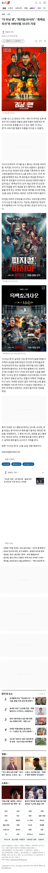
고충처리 (41, 840)
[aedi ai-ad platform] (13, 48)
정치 (6, 811)
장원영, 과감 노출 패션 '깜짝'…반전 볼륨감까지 (21, 554)
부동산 (18, 820)
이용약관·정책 (31, 840)
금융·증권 (42, 816)
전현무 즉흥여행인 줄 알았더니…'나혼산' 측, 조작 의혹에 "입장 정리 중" (22, 731)
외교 (18, 816)
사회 (18, 811)
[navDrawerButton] (44, 2)
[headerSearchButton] (36, 2)
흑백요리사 (16, 464)
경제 (30, 811)
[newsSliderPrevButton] (39, 694)
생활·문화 (6, 825)
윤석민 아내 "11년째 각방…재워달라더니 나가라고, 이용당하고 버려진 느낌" (22, 711)
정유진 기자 (9, 32)
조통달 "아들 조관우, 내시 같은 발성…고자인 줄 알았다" (24, 548)
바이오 (42, 820)
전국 (6, 816)
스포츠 (5, 783)
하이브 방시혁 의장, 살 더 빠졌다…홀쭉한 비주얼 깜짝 (23, 551)
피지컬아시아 (28, 464)
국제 (42, 811)
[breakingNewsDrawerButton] (40, 2)
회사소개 (7, 840)
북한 (30, 816)
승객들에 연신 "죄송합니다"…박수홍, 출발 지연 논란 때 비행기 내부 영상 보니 (22, 701)
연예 (3, 14)
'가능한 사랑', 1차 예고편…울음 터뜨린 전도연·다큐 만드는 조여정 (18, 480)
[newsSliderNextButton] (44, 694)
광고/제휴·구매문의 (18, 840)
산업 (6, 820)
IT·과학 (30, 820)
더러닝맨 (6, 464)
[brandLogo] (6, 2)
